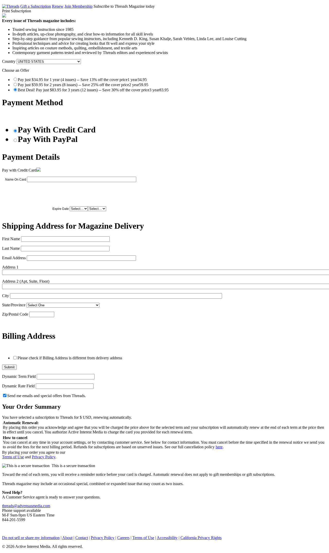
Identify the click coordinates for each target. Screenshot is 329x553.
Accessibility (167, 538)
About (67, 538)
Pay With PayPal (48, 139)
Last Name (11, 248)
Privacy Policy (43, 457)
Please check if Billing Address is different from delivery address (69, 358)
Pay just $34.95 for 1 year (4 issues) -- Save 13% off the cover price (82, 79)
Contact (81, 538)
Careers (123, 538)
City (5, 295)
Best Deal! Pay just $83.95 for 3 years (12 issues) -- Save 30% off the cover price (93, 90)
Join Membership (79, 6)
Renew (57, 6)
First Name (11, 239)
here (219, 447)
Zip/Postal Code (15, 314)
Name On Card (15, 179)
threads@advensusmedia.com (26, 506)
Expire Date (60, 209)
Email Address (14, 258)
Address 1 (10, 267)
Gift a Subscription (35, 6)
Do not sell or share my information (31, 538)
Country (8, 61)
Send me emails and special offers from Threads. (46, 396)
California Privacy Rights (201, 538)
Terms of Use (13, 457)
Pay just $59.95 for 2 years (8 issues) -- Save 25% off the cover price (83, 85)
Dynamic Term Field (19, 376)
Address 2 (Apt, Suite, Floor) (25, 281)
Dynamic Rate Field (18, 386)
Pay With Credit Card (57, 129)
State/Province (13, 305)
